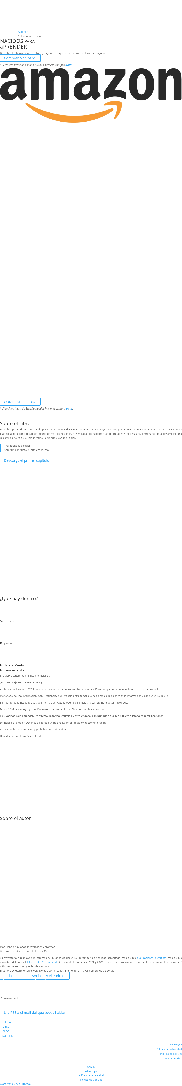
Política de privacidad (169, 1049)
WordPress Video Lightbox (15, 1083)
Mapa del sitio (173, 1058)
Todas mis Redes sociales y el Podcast (35, 975)
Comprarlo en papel (20, 58)
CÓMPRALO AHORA (20, 401)
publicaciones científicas (151, 957)
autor (25, 818)
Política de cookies (171, 1053)
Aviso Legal (91, 1071)
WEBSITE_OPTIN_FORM (13, 1005)
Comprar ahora (16, 758)
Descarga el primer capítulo (26, 460)
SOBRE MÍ (8, 1035)
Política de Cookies (91, 1079)
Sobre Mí (91, 1067)
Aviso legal (175, 1044)
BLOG (5, 1031)
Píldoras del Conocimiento (42, 962)
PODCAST (8, 1022)
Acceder (23, 31)
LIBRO (6, 1026)
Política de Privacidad (91, 1075)
